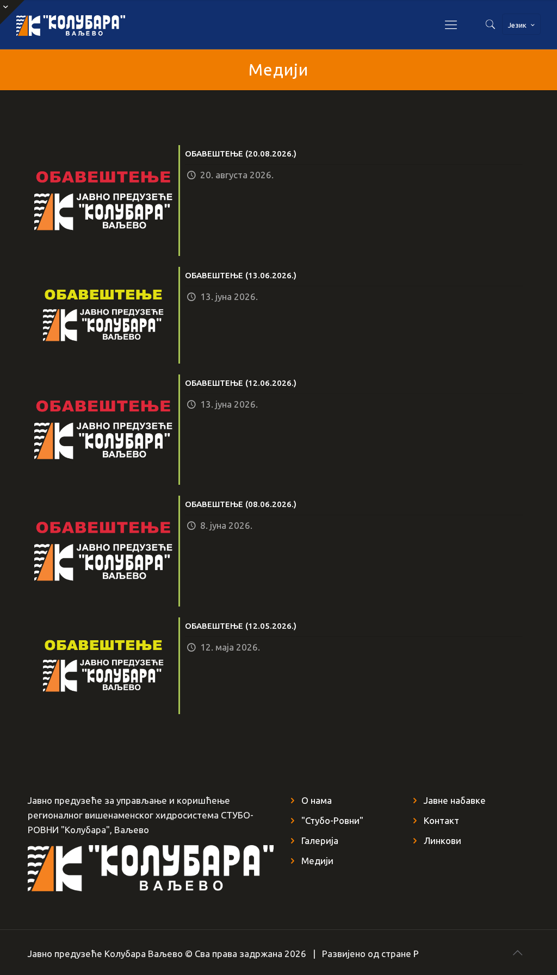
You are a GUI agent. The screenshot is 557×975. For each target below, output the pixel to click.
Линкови (442, 840)
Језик (517, 25)
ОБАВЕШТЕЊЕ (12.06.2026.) (240, 383)
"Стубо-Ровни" (332, 820)
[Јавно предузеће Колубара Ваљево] (70, 24)
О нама (316, 800)
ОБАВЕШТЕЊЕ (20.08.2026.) (240, 153)
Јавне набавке (455, 800)
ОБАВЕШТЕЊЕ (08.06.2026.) (240, 504)
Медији (317, 860)
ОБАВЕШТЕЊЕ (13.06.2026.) (240, 275)
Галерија (319, 840)
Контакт (441, 820)
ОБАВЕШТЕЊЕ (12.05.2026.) (240, 625)
